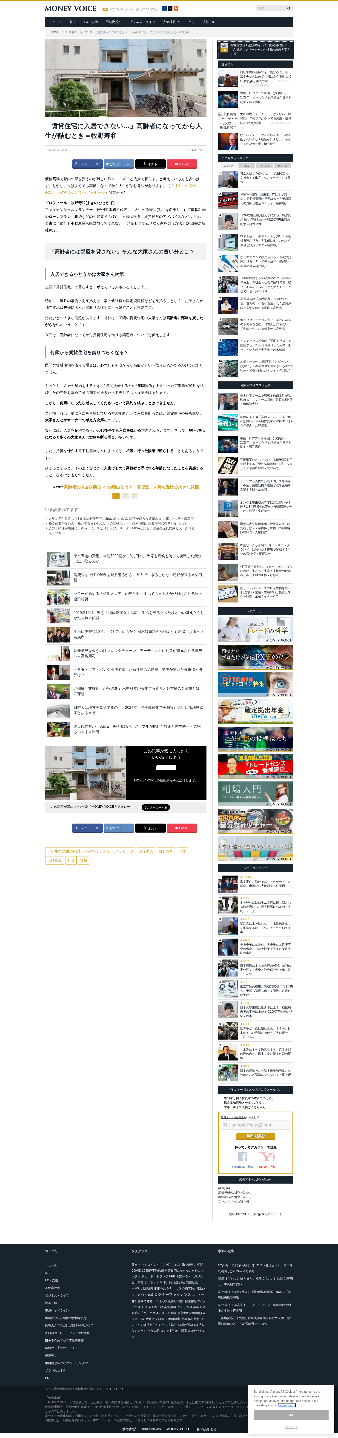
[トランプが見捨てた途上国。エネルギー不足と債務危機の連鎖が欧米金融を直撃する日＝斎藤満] (228, 487)
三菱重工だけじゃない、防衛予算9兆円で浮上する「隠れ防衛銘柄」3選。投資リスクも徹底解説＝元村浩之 (266, 464)
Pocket (183, 164)
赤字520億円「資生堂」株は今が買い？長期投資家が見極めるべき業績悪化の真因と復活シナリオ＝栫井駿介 (265, 199)
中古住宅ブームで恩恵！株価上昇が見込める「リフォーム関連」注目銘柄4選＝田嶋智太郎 (266, 400)
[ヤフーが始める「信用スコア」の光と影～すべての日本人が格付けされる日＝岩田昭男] (58, 596)
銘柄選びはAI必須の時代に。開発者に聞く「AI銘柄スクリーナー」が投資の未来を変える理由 (260, 50)
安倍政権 (147, 1307)
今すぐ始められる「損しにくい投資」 (134, 9)
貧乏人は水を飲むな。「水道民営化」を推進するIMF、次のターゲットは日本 (265, 178)
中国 (184, 1319)
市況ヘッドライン (57, 1310)
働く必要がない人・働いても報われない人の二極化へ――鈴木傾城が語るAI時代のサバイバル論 (118, 523)
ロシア (164, 1330)
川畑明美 (147, 1288)
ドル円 (167, 1282)
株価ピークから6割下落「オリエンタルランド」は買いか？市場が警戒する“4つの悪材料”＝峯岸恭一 (266, 549)
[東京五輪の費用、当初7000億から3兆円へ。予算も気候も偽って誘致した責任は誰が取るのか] (58, 559)
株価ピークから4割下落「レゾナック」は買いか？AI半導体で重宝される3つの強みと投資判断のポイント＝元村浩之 (266, 366)
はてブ (114, 164)
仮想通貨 (190, 1301)
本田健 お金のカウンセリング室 (66, 1363)
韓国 (180, 1301)
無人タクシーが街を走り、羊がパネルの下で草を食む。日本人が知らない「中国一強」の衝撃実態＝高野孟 (265, 324)
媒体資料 (224, 1188)
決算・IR (209, 22)
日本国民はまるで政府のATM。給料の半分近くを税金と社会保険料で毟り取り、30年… (265, 970)
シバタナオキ (153, 1282)
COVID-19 (138, 1270)
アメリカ (183, 1307)
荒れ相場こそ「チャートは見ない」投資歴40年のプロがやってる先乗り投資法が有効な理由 (265, 118)
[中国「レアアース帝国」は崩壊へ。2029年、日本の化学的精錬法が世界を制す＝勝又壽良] (228, 444)
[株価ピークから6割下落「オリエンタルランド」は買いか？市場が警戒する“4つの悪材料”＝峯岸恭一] (228, 551)
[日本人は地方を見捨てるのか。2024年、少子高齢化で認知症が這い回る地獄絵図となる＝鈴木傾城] (58, 710)
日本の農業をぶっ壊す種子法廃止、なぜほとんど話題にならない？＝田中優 (265, 1072)
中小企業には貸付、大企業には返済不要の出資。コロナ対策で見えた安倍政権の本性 (265, 949)
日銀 (141, 1319)
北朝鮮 (198, 1264)
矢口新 (159, 1319)
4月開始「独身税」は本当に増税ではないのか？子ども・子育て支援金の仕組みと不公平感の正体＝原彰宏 (266, 571)
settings (291, 1427)
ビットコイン (147, 1264)
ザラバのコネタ (55, 1370)
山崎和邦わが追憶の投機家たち (66, 1318)
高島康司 (170, 1307)
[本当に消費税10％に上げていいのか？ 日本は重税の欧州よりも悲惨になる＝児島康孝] (58, 634)
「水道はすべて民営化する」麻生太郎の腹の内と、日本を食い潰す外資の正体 (265, 1054)
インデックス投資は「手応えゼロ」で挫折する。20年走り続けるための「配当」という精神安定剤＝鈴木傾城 (265, 345)
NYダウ (175, 1330)
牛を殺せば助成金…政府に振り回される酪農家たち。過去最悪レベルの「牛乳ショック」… (265, 907)
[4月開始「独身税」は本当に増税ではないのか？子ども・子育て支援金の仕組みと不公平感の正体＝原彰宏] (228, 572)
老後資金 (54, 860)
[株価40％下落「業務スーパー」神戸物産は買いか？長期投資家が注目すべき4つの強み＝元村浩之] (228, 422)
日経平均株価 (155, 1270)
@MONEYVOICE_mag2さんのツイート (255, 1214)
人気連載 (169, 22)
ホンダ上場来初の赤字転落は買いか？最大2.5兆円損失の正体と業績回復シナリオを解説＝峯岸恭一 (266, 507)
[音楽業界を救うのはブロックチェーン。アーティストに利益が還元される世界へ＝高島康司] (58, 653)
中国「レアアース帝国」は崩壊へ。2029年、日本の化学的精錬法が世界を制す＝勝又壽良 (265, 97)
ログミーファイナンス (172, 1295)
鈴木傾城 (147, 1295)
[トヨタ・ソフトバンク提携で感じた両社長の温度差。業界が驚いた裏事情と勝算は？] (58, 672)
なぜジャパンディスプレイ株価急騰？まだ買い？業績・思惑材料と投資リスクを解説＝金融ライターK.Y (265, 592)
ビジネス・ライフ (142, 22)
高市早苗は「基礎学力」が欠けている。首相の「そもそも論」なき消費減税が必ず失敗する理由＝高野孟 (265, 303)
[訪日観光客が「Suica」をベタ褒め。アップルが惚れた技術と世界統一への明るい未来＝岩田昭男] (58, 729)
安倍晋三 (192, 1282)
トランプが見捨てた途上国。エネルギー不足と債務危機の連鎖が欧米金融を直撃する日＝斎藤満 (265, 485)
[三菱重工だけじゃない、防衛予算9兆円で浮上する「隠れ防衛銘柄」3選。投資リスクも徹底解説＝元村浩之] (228, 465)
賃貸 (83, 860)
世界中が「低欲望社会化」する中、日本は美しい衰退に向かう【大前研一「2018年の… (265, 1032)
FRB (172, 1276)
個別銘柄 (179, 1282)
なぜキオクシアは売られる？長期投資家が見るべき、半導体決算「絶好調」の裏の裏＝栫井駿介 (265, 261)
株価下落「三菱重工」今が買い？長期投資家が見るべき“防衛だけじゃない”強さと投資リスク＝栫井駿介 (265, 240)
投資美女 (51, 1355)
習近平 (149, 1319)
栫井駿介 (171, 1324)
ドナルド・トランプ (154, 1276)
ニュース (55, 22)
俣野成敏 (194, 1319)
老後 (182, 851)
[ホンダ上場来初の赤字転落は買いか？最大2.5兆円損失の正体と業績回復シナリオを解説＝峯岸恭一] (228, 508)
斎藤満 (194, 1307)
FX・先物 (91, 22)
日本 (134, 1264)
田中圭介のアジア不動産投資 (64, 1340)
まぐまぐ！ (116, 1389)
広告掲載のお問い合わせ (234, 1192)
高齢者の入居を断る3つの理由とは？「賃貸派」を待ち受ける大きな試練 (131, 487)
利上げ (158, 1307)
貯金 (71, 860)
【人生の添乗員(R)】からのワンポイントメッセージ (90, 851)
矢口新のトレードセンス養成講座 (67, 1333)
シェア (82, 164)
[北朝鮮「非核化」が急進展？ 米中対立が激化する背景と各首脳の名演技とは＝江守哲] (58, 691)
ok (291, 1415)
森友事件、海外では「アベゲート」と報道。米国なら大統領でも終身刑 (265, 884)
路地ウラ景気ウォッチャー (63, 1348)
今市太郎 (153, 1330)
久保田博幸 (172, 1319)
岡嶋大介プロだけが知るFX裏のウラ (69, 1325)
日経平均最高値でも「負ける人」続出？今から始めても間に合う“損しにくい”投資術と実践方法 (266, 76)
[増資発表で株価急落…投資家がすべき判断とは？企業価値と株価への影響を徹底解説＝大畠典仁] (228, 529)
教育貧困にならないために (183, 1270)
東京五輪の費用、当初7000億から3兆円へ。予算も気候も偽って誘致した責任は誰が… (266, 991)
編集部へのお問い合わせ (234, 1197)
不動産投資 (114, 22)
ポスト (152, 164)
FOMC (136, 1288)
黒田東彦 (137, 1282)
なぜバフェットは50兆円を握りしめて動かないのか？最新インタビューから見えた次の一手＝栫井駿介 (265, 139)
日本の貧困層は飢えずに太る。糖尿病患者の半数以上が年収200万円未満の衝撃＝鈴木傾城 (265, 219)
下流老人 (146, 851)
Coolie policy (286, 1405)
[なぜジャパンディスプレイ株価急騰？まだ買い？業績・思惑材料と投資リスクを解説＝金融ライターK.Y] (228, 593)
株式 (73, 22)
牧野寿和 (166, 851)
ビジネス (282, 165)
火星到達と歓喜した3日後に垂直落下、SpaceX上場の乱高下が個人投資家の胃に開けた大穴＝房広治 (121, 518)
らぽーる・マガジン (189, 1276)
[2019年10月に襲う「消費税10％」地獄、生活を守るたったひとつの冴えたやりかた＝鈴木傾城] (58, 615)
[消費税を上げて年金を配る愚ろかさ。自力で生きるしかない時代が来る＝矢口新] (58, 578)
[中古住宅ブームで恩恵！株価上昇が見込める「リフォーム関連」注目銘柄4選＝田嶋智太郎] (228, 401)
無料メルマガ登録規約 (233, 1117)
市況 (191, 22)
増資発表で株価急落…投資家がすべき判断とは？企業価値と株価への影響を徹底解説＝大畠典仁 (265, 528)
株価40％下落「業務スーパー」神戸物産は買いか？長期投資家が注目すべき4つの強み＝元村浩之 (266, 421)
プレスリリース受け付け (234, 1201)
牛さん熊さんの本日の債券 (175, 1264)
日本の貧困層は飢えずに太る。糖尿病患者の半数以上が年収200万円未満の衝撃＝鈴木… (266, 1011)
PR (47, 1378)
